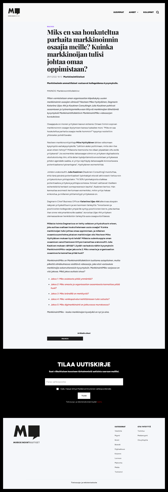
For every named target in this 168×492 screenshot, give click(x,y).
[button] (133, 12)
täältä (99, 402)
